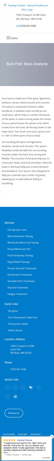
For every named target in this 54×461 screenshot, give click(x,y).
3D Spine (13, 311)
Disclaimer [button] (36, 434)
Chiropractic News (18, 323)
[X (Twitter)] (38, 387)
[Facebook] (15, 387)
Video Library (15, 330)
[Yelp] (23, 387)
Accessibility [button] (9, 434)
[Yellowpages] (15, 396)
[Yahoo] (7, 396)
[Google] (7, 387)
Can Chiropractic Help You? (23, 317)
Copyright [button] (22, 434)
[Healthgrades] (31, 387)
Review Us (13, 413)
